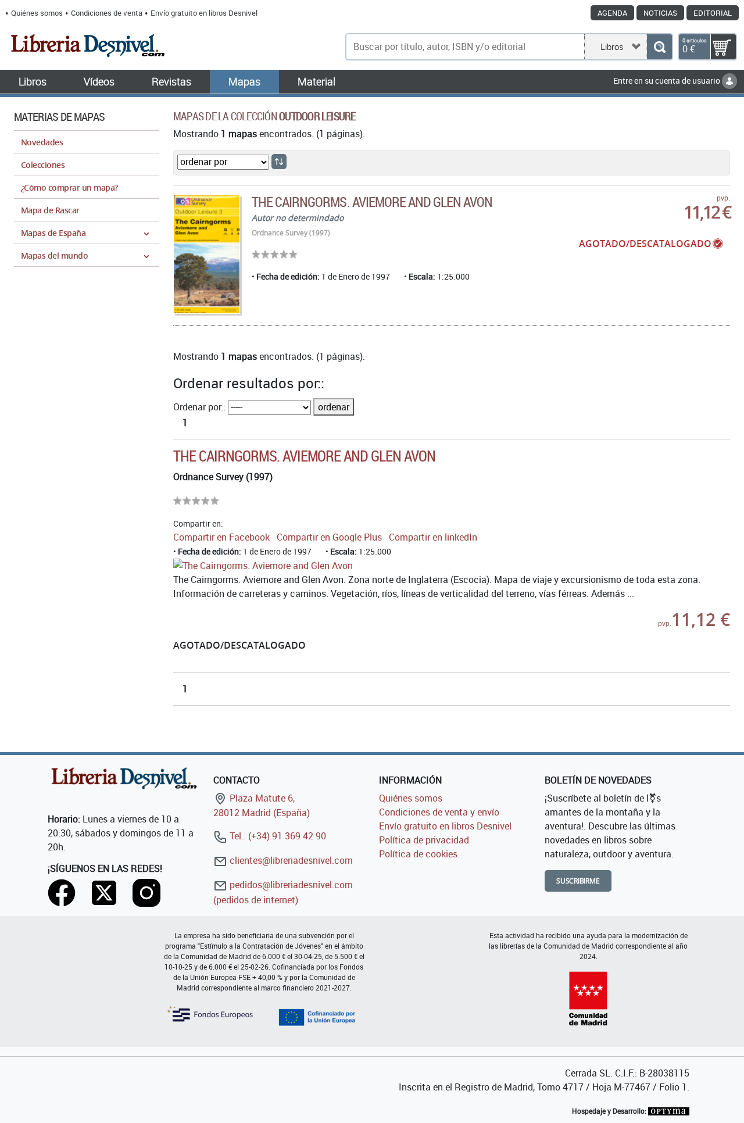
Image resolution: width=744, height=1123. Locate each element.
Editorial (712, 13)
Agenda (612, 13)
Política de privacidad (424, 840)
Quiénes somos (37, 13)
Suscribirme (578, 881)
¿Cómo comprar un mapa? (69, 187)
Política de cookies (418, 853)
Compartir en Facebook (221, 537)
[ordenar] (279, 161)
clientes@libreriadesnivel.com (290, 860)
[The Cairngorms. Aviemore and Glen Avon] (206, 254)
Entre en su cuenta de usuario (667, 80)
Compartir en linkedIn (433, 537)
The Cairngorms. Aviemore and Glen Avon (372, 201)
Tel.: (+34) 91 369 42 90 (276, 835)
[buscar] (659, 46)
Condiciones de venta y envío (439, 812)
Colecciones (43, 164)
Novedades (42, 142)
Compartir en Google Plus (329, 537)
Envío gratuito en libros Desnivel (204, 13)
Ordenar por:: (199, 406)
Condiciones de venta (106, 13)
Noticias (660, 13)
